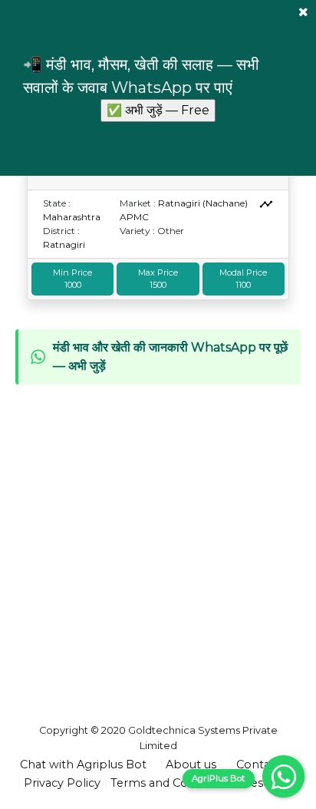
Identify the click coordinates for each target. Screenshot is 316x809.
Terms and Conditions (171, 783)
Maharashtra (71, 217)
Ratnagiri (64, 244)
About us (191, 764)
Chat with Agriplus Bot (83, 764)
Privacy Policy (62, 783)
